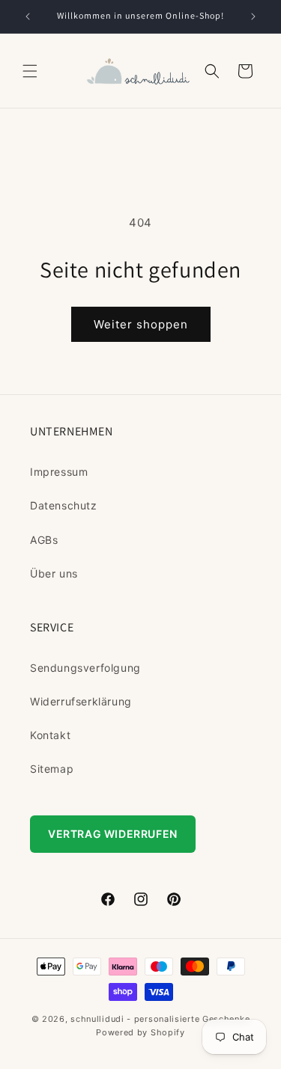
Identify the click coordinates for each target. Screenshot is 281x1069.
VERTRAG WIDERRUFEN (113, 833)
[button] (29, 71)
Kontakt (50, 735)
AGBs (44, 539)
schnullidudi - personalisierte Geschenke (160, 1019)
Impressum (59, 471)
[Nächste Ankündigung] (253, 16)
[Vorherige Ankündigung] (27, 16)
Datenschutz (63, 505)
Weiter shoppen (141, 324)
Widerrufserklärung (81, 701)
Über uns (54, 573)
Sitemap (51, 768)
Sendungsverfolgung (85, 667)
